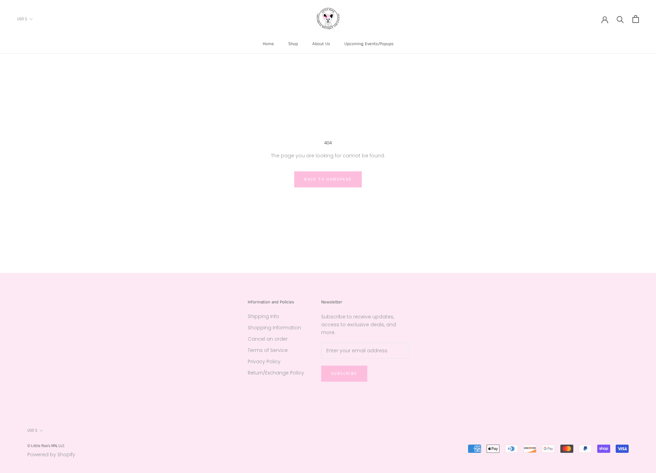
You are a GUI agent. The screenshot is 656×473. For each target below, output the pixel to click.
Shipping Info (263, 316)
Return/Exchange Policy (276, 372)
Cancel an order (268, 339)
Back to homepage (328, 179)
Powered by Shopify (51, 454)
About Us (321, 44)
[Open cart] (635, 19)
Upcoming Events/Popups (369, 44)
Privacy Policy (264, 361)
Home (268, 44)
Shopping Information (274, 327)
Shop (293, 44)
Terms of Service (268, 350)
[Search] (620, 19)
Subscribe (344, 374)
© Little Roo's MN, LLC (46, 446)
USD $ (22, 19)
